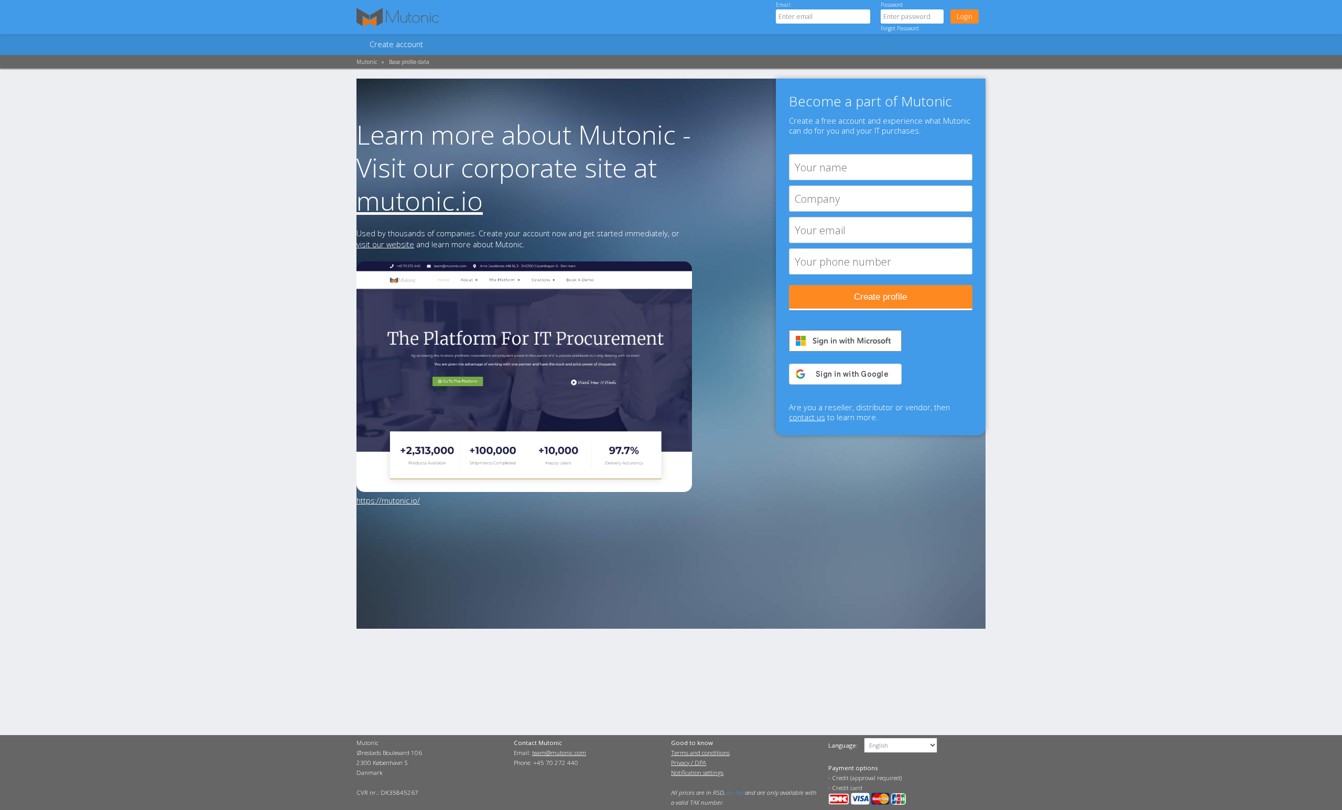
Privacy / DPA (688, 763)
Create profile (880, 296)
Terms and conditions (700, 753)
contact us (807, 417)
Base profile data (409, 61)
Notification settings (697, 772)
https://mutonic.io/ (388, 501)
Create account (396, 44)
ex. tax (735, 792)
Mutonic (366, 61)
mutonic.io (419, 200)
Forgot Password (900, 28)
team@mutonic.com (559, 753)
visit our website (385, 244)
